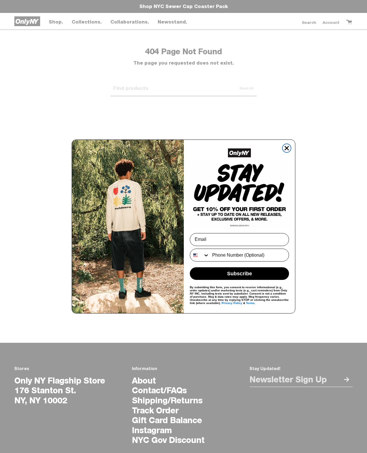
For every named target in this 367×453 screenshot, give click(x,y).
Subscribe (239, 273)
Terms (250, 303)
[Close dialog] (286, 148)
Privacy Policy (232, 303)
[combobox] (199, 255)
